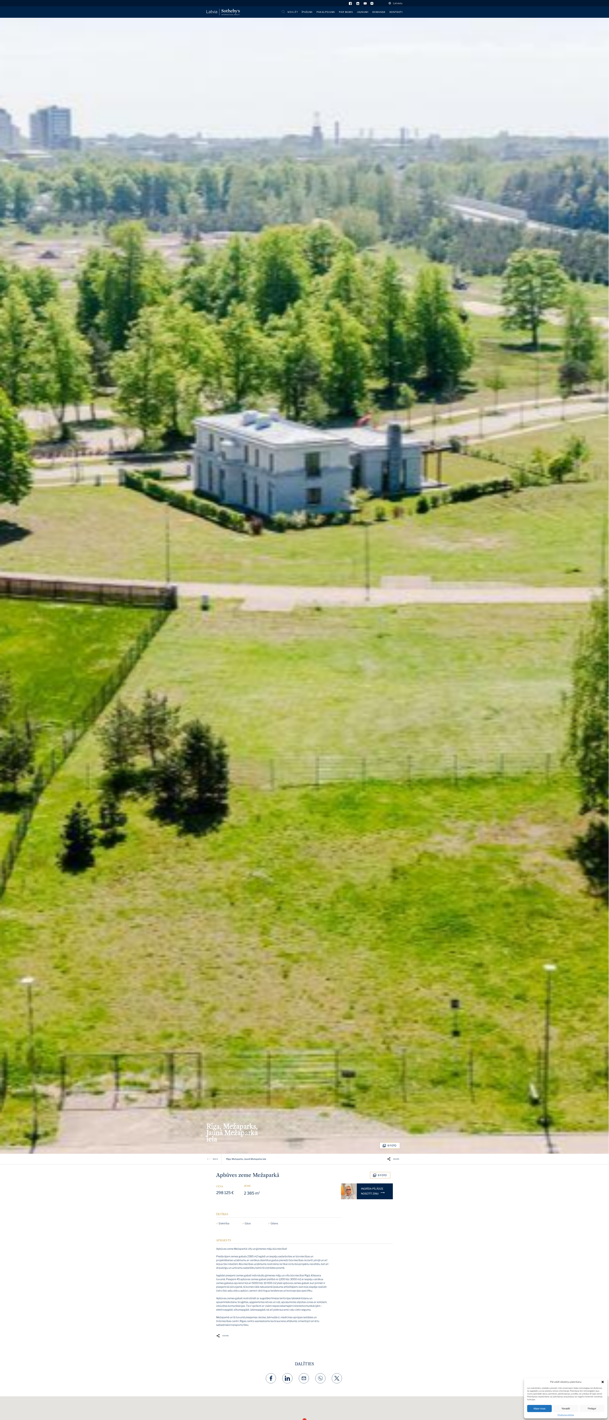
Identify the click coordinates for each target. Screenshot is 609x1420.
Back (215, 1159)
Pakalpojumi (326, 12)
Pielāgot (592, 1408)
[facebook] (350, 4)
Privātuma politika (566, 1415)
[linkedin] (358, 4)
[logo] (223, 12)
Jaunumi (362, 12)
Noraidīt (566, 1408)
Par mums (346, 12)
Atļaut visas (540, 1408)
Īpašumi (307, 12)
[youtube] (365, 4)
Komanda (379, 12)
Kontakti (396, 12)
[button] (602, 1382)
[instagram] (371, 4)
